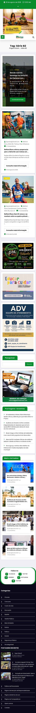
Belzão (22, 83)
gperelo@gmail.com (17, 81)
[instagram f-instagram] (18, 6)
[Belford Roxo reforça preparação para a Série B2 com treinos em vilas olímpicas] (18, 125)
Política (7, 632)
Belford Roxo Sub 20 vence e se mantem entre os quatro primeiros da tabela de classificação (16, 215)
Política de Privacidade (12, 686)
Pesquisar (10, 358)
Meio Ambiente (9, 623)
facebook (12, 574)
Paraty (24, 208)
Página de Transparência (12, 699)
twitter (24, 574)
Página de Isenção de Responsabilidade (17, 690)
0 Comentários (11, 146)
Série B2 (12, 85)
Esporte (12, 70)
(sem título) (18, 653)
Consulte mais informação (17, 99)
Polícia (7, 627)
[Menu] (2, 37)
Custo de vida (9, 606)
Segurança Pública (10, 640)
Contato (7, 708)
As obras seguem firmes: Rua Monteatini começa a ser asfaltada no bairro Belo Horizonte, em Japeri (23, 664)
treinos (16, 144)
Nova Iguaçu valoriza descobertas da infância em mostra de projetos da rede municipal (16, 448)
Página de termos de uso (12, 695)
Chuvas (7, 597)
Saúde (7, 636)
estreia (26, 83)
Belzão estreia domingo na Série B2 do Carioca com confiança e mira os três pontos (19, 76)
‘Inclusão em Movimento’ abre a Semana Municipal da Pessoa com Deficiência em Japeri (23, 675)
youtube (18, 581)
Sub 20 (12, 210)
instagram (24, 577)
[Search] (33, 37)
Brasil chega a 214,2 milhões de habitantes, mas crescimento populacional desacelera (17, 525)
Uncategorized (9, 644)
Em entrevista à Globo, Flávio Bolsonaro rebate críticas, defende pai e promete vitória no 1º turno (18, 416)
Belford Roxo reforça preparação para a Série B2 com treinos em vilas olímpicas (16, 151)
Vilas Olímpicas (24, 144)
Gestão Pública (9, 619)
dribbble (11, 577)
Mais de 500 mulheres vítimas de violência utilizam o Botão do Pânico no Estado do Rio (17, 549)
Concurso (8, 601)
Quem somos (9, 703)
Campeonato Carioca (15, 208)
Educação (8, 610)
